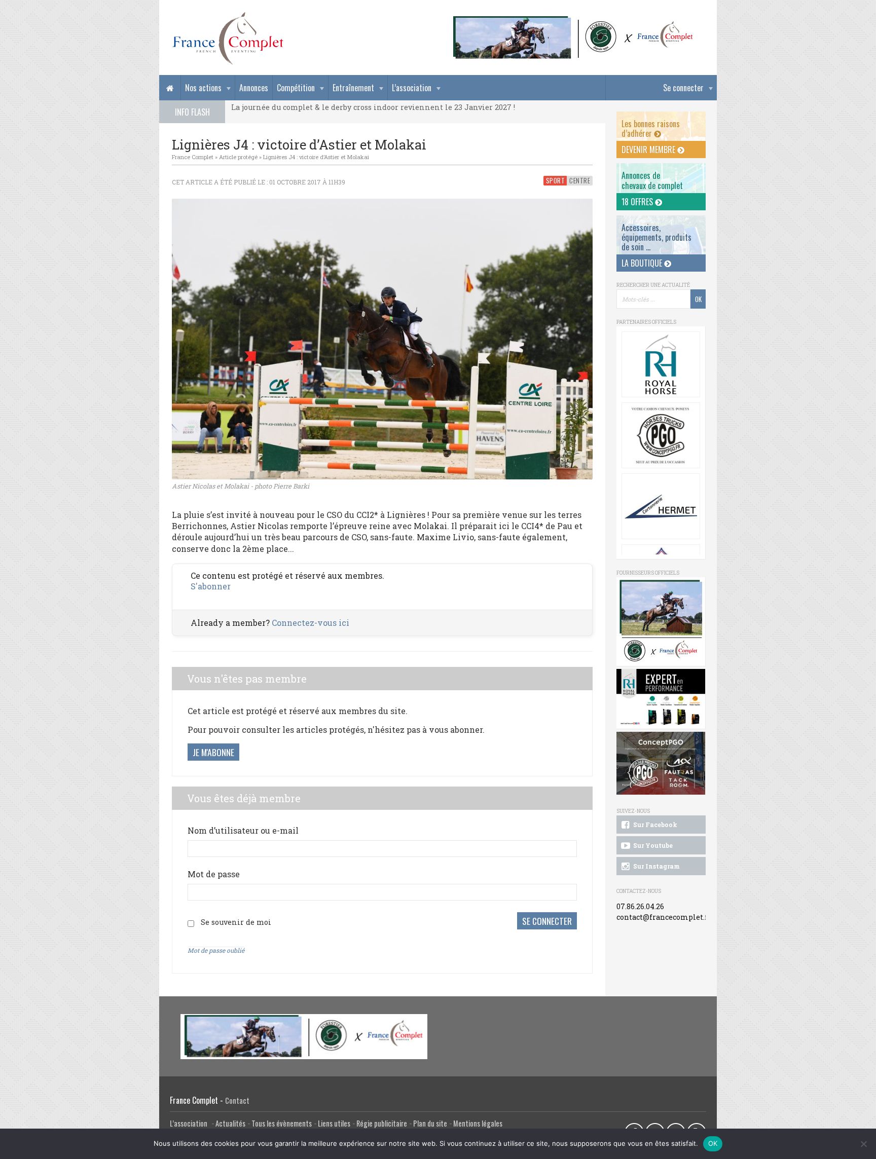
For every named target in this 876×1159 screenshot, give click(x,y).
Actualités (230, 1123)
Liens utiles (334, 1123)
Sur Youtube (652, 845)
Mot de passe (214, 874)
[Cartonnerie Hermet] (661, 506)
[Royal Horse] (661, 364)
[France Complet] (227, 38)
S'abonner (211, 586)
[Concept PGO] (661, 435)
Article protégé (238, 157)
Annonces (253, 88)
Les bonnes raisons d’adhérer (651, 128)
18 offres (638, 202)
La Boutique (643, 263)
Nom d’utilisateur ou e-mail (243, 830)
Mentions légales (477, 1123)
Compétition (296, 88)
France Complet (192, 157)
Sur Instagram (656, 866)
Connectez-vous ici (310, 622)
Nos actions (203, 88)
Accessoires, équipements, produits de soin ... (656, 237)
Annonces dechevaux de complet (652, 180)
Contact (237, 1100)
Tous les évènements (281, 1123)
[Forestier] (573, 20)
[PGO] (661, 763)
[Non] (863, 1144)
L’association (411, 88)
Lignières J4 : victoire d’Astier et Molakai (316, 157)
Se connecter (683, 88)
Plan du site (430, 1123)
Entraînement (353, 88)
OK (713, 1143)
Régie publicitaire (381, 1123)
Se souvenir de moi (236, 922)
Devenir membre (649, 149)
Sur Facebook (654, 824)
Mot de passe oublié (216, 950)
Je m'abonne (213, 752)
